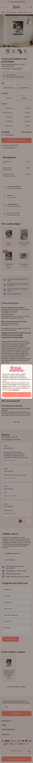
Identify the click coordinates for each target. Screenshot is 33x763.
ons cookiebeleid (14, 390)
